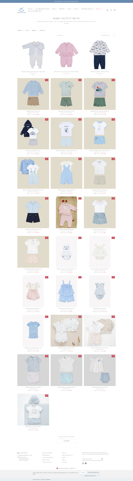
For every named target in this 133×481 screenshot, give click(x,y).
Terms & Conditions (46, 479)
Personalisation (87, 9)
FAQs (63, 457)
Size (26, 30)
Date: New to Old (106, 35)
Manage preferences (90, 475)
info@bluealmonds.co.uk (25, 455)
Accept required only (93, 472)
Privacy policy (36, 479)
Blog (63, 459)
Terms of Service (47, 462)
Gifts (76, 9)
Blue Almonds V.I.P (67, 455)
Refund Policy (46, 455)
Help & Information (34, 11)
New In (30, 9)
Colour (41, 30)
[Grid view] (17, 35)
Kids (69, 9)
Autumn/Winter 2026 (42, 9)
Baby (54, 9)
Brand (33, 30)
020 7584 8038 (23, 453)
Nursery (62, 9)
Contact (64, 462)
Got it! (83, 472)
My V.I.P (64, 453)
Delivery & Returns (47, 453)
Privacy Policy (46, 459)
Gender (19, 30)
